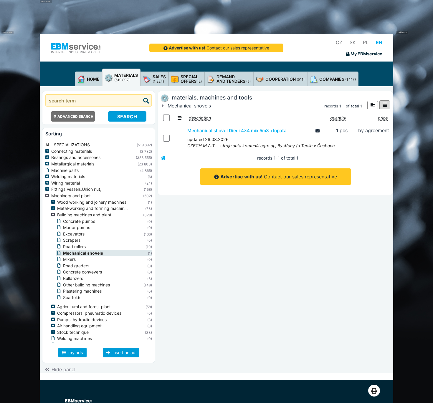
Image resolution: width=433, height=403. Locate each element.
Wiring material (65, 182)
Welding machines (74, 338)
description (200, 117)
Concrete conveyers (82, 271)
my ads (75, 352)
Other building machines (86, 284)
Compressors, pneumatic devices (89, 313)
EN (379, 42)
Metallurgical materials (72, 163)
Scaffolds (72, 297)
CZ (339, 42)
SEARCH (127, 117)
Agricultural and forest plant (84, 306)
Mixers (69, 259)
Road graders (76, 265)
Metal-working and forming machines (93, 208)
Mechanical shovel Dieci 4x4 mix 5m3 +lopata (237, 130)
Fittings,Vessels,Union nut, (76, 189)
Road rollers (74, 246)
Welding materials (68, 176)
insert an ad (123, 352)
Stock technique (73, 332)
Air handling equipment (79, 325)
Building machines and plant (84, 214)
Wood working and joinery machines (91, 202)
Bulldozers (73, 278)
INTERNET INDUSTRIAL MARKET (76, 52)
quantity (338, 117)
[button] (48, 151)
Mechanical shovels (83, 253)
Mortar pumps (76, 227)
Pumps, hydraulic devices (82, 319)
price (383, 117)
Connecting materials (71, 151)
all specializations (67, 144)
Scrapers (71, 240)
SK (353, 42)
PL (365, 42)
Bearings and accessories (75, 157)
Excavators (74, 233)
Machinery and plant (71, 195)
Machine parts (65, 170)
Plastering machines (82, 290)
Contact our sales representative (219, 47)
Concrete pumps (79, 221)
